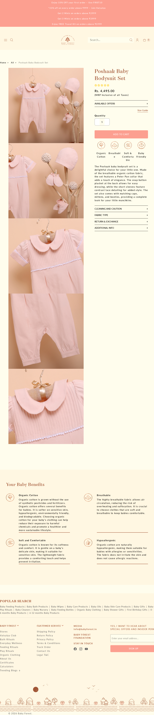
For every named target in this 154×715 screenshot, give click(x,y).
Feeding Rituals (9, 647)
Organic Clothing (10, 655)
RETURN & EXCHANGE (106, 221)
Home (3, 62)
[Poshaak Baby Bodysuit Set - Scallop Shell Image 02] (46, 180)
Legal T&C (43, 655)
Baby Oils (96, 606)
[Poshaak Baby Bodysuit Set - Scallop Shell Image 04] (46, 331)
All (12, 62)
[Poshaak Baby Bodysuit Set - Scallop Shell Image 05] (46, 406)
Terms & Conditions (48, 643)
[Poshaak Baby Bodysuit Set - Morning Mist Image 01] (46, 105)
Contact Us (43, 651)
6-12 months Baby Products (44, 613)
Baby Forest (25, 713)
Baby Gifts (140, 606)
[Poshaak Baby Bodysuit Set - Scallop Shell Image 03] (46, 256)
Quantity (100, 115)
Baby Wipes (58, 606)
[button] (102, 85)
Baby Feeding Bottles (62, 609)
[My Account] (137, 39)
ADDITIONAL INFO (104, 227)
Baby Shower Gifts (114, 609)
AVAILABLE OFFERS (105, 103)
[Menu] (6, 40)
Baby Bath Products (38, 606)
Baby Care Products (78, 606)
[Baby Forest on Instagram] (81, 648)
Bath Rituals (7, 639)
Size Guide (142, 110)
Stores (4, 631)
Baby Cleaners (23, 609)
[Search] (12, 40)
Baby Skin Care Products (117, 606)
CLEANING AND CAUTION (108, 208)
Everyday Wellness (11, 643)
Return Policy (45, 635)
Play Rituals (7, 651)
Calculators (7, 666)
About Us (5, 658)
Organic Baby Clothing (89, 609)
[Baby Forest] (68, 40)
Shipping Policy (46, 631)
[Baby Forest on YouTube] (87, 648)
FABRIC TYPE (101, 215)
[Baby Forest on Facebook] (76, 648)
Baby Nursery (41, 609)
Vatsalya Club (8, 635)
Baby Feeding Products (12, 606)
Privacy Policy (45, 639)
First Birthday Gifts (137, 609)
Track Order (44, 647)
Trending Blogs (9, 670)
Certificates (7, 662)
